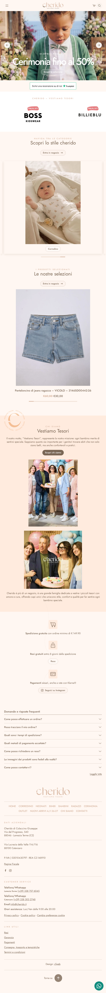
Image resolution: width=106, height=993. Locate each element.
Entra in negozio (51, 152)
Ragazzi (76, 806)
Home (12, 806)
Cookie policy (28, 915)
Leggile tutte (96, 774)
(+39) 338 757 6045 (28, 891)
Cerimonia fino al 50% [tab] (53, 75)
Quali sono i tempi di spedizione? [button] (23, 735)
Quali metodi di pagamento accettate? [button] (25, 743)
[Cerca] (99, 5)
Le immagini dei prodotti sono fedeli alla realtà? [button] (30, 759)
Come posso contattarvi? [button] (17, 767)
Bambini (63, 806)
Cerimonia (90, 806)
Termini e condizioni (14, 952)
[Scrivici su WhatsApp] (98, 985)
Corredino (26, 806)
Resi (6, 932)
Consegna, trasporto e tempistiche (21, 947)
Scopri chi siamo (53, 452)
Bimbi (52, 806)
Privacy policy (11, 915)
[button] (7, 5)
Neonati (41, 806)
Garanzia (9, 937)
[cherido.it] (53, 792)
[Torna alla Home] (53, 5)
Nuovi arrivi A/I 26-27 (44, 811)
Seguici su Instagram (55, 690)
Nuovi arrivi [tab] (57, 75)
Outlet (23, 811)
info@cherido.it (18, 904)
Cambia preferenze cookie (51, 915)
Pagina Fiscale (11, 864)
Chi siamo (67, 811)
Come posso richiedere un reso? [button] (22, 751)
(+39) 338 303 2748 (24, 899)
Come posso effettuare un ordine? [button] (23, 719)
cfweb (57, 964)
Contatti (81, 811)
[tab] (31, 401)
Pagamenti (9, 942)
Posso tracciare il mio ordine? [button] (20, 727)
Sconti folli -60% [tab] (48, 75)
